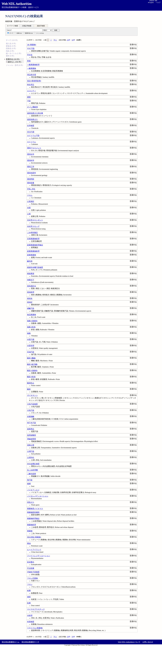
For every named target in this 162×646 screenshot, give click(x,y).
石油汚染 (30, 352)
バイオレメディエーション (37, 496)
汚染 (29, 101)
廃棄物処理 (31, 525)
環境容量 (30, 183)
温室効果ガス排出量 (35, 113)
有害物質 (30, 622)
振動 (29, 333)
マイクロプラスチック (36, 609)
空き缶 (29, 55)
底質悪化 (30, 429)
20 (68, 40)
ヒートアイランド (34, 550)
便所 (29, 597)
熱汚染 (29, 480)
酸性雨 (29, 261)
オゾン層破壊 (32, 107)
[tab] (12, 25)
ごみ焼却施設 (32, 232)
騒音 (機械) (31, 358)
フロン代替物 (32, 578)
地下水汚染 (31, 423)
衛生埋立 (30, 85)
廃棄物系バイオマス (35, 509)
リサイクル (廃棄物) (35, 628)
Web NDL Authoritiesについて (129, 642)
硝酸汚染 (30, 308)
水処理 (29, 615)
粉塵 (29, 591)
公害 (29, 214)
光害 (29, 208)
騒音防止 (30, 383)
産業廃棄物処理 (33, 251)
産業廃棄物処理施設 (35, 245)
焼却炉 (29, 302)
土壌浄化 (30, 457)
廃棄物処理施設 (33, 518)
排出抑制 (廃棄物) (34, 537)
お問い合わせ (147, 642)
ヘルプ (158, 2)
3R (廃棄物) (31, 45)
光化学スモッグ (33, 226)
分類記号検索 (26, 26)
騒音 (29, 389)
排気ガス (30, 502)
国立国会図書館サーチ (30, 642)
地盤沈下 (30, 280)
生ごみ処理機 (32, 470)
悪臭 (29, 61)
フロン (29, 584)
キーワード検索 (12, 26)
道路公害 (30, 445)
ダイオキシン (32, 395)
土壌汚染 (30, 451)
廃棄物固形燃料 (33, 512)
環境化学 (30, 154)
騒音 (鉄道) (31, 377)
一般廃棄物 (31, 68)
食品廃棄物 (31, 315)
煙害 (29, 97)
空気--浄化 (31, 189)
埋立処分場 (31, 75)
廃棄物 (29, 531)
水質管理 (30, 346)
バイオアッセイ (33, 490)
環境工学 (30, 167)
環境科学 (30, 160)
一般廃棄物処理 (33, 65)
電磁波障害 (31, 439)
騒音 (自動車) (32, 371)
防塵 (29, 603)
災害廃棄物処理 (33, 239)
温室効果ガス (32, 119)
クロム (29, 195)
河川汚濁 (30, 132)
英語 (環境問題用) (34, 81)
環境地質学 (31, 173)
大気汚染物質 (32, 404)
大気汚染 (30, 410)
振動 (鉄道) (31, 327)
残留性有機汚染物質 (35, 267)
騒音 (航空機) (32, 364)
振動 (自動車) (32, 321)
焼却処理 (30, 292)
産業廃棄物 (31, 255)
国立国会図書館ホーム (10, 642)
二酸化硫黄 (31, 474)
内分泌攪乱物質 (33, 464)
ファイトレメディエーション (38, 556)
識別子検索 (41, 26)
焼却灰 (29, 298)
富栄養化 (30, 562)
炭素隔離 (30, 416)
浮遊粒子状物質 (33, 572)
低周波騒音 (31, 435)
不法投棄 (30, 568)
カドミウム (31, 142)
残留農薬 (30, 273)
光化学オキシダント (35, 220)
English (151, 2)
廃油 (29, 543)
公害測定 (30, 201)
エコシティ (31, 91)
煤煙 (29, 484)
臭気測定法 (31, 286)
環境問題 (30, 179)
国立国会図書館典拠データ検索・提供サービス (20, 5)
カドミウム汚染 (33, 135)
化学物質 (30, 126)
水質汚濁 (30, 339)
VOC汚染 (30, 48)
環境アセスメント (34, 148)
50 (73, 40)
